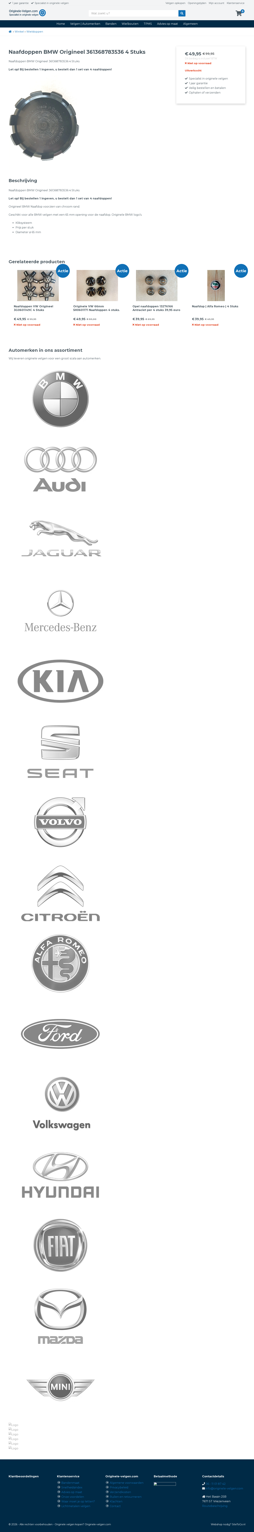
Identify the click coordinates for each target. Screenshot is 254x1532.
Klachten (116, 1501)
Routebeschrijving (215, 1506)
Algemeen (190, 23)
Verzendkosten (120, 1492)
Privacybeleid (119, 1487)
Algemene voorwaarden (126, 1482)
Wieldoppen (34, 31)
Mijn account (216, 3)
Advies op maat (167, 23)
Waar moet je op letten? (78, 1501)
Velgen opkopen (175, 3)
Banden (110, 23)
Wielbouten (130, 23)
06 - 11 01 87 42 (216, 1483)
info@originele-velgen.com (224, 1488)
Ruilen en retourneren (126, 1496)
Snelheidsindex (71, 1487)
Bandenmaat (70, 1482)
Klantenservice (235, 3)
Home (61, 23)
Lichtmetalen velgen (75, 1506)
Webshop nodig (220, 1524)
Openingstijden (197, 3)
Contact (115, 1506)
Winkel (19, 31)
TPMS (148, 23)
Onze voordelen (72, 1496)
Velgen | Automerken (85, 23)
